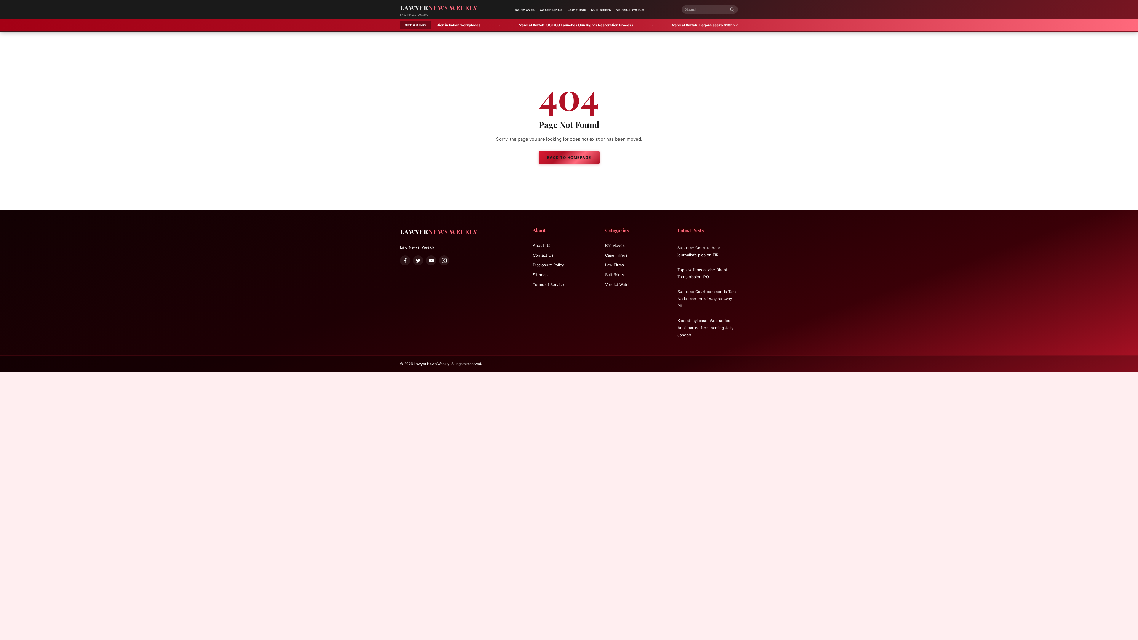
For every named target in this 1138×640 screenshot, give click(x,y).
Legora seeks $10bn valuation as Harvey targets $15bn (671, 25)
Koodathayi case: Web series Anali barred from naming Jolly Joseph (705, 327)
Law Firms (577, 10)
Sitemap (540, 274)
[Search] (732, 9)
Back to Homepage (569, 157)
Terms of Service (548, 284)
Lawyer (438, 7)
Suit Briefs (601, 10)
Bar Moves (525, 10)
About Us (541, 245)
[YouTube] (431, 260)
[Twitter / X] (418, 260)
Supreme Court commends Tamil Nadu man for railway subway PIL (707, 298)
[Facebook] (405, 260)
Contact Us (543, 255)
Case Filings (551, 10)
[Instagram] (444, 260)
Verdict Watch (630, 10)
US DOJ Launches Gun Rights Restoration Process (514, 25)
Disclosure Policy (548, 265)
